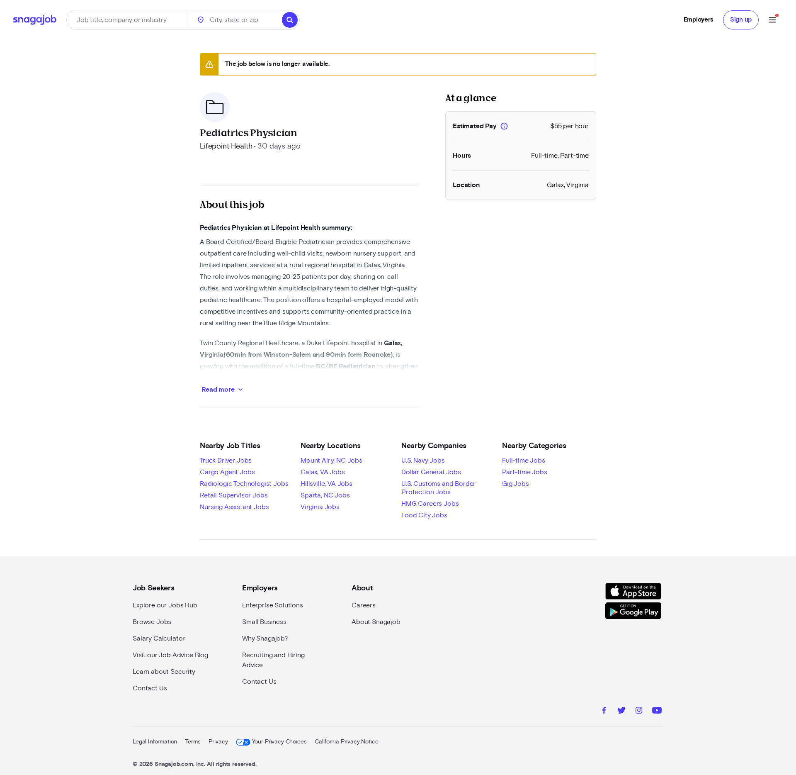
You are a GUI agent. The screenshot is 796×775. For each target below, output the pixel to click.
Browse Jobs (152, 622)
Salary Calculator (159, 638)
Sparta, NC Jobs (325, 495)
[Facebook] (604, 711)
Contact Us (150, 688)
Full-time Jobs (523, 460)
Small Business (264, 622)
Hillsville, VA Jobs (326, 483)
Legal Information (155, 742)
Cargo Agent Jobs (227, 472)
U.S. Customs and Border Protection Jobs (438, 487)
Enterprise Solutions (272, 605)
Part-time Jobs (524, 472)
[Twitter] (621, 711)
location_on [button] (201, 20)
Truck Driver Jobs (226, 460)
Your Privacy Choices (279, 742)
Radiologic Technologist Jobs (244, 483)
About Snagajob (376, 622)
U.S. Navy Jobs (423, 460)
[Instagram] (639, 711)
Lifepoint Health (226, 146)
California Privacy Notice (346, 742)
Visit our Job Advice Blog (170, 655)
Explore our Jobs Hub (165, 605)
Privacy (218, 742)
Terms (192, 742)
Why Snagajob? (265, 638)
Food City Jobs (424, 515)
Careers (364, 605)
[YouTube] (657, 711)
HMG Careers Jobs (430, 503)
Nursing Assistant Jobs (234, 507)
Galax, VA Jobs (323, 472)
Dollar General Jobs (431, 472)
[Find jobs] (290, 20)
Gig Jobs (515, 483)
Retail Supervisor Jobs (233, 495)
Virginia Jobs (320, 507)
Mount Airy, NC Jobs (331, 460)
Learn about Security (164, 671)
